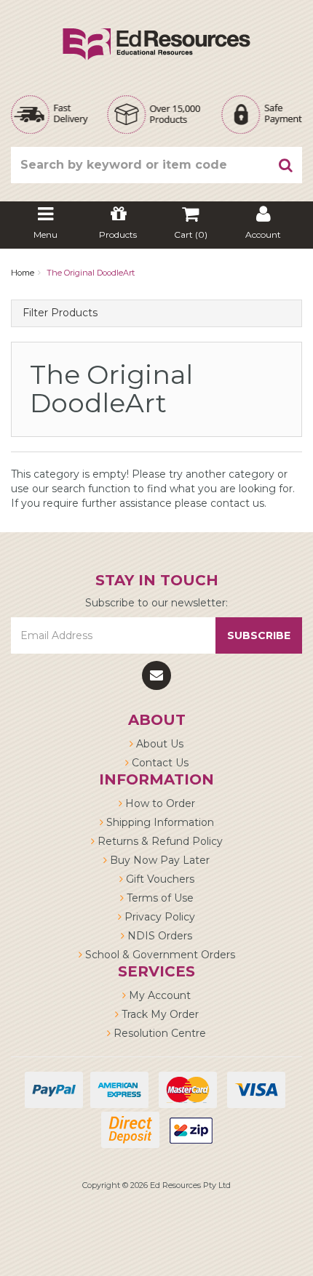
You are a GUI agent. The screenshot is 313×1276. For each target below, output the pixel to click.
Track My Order (159, 1014)
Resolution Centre (158, 1033)
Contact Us (159, 762)
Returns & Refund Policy (159, 841)
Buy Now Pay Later (158, 860)
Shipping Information (158, 822)
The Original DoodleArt (91, 273)
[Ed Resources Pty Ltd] (156, 31)
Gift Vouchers (158, 879)
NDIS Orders (158, 935)
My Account (158, 995)
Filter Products (60, 313)
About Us (158, 743)
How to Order (158, 803)
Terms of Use (159, 897)
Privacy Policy (158, 916)
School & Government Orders (158, 954)
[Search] (286, 165)
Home (22, 273)
